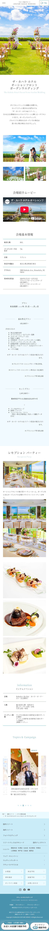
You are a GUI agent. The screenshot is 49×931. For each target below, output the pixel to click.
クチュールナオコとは (10, 864)
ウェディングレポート (10, 860)
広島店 (25, 851)
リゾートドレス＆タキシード (13, 842)
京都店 (38, 848)
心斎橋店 (14, 851)
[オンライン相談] (39, 926)
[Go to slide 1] (18, 805)
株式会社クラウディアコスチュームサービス (24, 907)
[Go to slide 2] (20, 805)
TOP (3, 814)
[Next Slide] (39, 776)
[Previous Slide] (9, 776)
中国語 (11, 905)
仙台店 (25, 848)
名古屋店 (32, 848)
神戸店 (20, 851)
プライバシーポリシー (33, 905)
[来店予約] (15, 926)
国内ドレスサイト (39, 842)
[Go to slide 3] (23, 805)
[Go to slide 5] (28, 805)
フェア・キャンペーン (10, 856)
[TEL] (13, 871)
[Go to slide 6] (30, 805)
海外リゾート (10, 814)
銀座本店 (14, 848)
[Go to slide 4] (25, 805)
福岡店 (31, 851)
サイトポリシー (20, 905)
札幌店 (20, 848)
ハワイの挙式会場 (21, 814)
